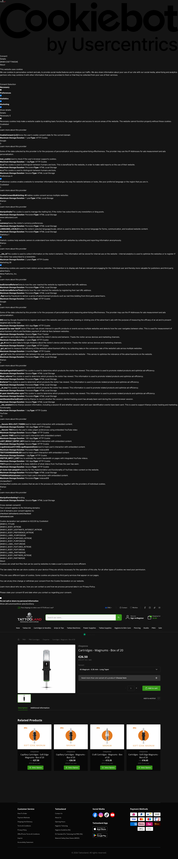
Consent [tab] (3, 56)
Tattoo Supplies (105, 628)
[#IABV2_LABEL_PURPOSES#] (13, 535)
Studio (146, 628)
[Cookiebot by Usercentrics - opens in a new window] (89, 28)
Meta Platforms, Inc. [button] (8, 275)
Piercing (137, 628)
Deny (31, 604)
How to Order (22, 813)
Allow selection (22, 604)
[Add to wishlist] (158, 698)
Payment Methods (24, 818)
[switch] (1, 95)
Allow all (3, 604)
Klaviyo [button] (3, 202)
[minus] (125, 688)
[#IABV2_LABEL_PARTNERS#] (12, 552)
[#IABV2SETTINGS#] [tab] (9, 62)
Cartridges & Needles (42, 628)
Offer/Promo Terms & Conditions (29, 834)
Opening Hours (60, 822)
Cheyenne (46, 640)
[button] (119, 678)
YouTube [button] (4, 414)
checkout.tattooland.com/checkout (15, 513)
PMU (154, 628)
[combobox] (108, 609)
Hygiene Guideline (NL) (63, 830)
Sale (160, 628)
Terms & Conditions (24, 826)
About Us (58, 818)
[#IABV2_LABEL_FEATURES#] (12, 544)
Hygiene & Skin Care (122, 628)
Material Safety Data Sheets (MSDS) (67, 838)
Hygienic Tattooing (61, 826)
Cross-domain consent (10, 505)
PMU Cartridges (34, 640)
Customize (11, 604)
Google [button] (3, 142)
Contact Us (58, 813)
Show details (5, 110)
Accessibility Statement (25, 842)
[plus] (136, 688)
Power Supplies (89, 628)
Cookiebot (43, 521)
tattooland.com (6, 516)
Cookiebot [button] (4, 125)
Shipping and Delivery (25, 822)
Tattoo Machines (73, 628)
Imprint (20, 838)
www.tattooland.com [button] (9, 218)
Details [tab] (3, 59)
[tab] (23, 708)
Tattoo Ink (27, 628)
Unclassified (6, 481)
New (18, 628)
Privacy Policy (22, 830)
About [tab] (2, 65)
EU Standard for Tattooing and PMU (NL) (69, 834)
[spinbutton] (131, 688)
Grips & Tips (59, 628)
